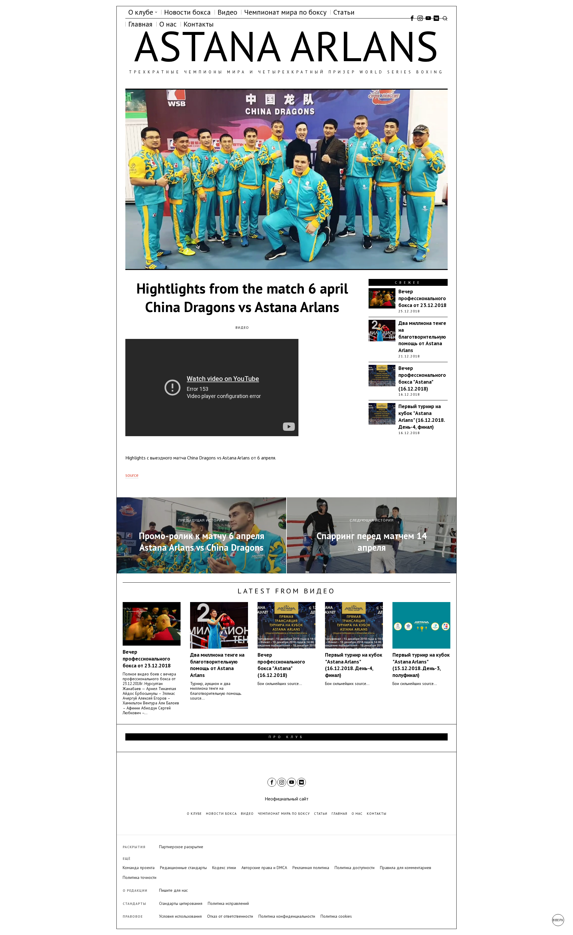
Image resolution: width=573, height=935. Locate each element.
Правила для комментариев (405, 867)
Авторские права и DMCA (264, 867)
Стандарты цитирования (180, 903)
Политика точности (139, 877)
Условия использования (180, 916)
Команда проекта (139, 867)
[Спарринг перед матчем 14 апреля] (371, 535)
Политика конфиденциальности (286, 916)
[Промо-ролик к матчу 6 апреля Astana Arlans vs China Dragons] (201, 535)
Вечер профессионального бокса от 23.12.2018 (422, 298)
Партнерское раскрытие (181, 846)
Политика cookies (336, 916)
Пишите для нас (173, 890)
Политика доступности (355, 867)
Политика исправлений (228, 903)
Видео (242, 327)
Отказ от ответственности (230, 916)
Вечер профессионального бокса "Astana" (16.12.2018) (422, 378)
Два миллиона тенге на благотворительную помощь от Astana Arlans (422, 337)
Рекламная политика (310, 867)
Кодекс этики (224, 867)
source (131, 475)
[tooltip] (412, 18)
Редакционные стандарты (183, 867)
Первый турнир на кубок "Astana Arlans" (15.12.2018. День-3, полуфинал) (421, 665)
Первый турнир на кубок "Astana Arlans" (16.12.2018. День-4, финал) (421, 416)
